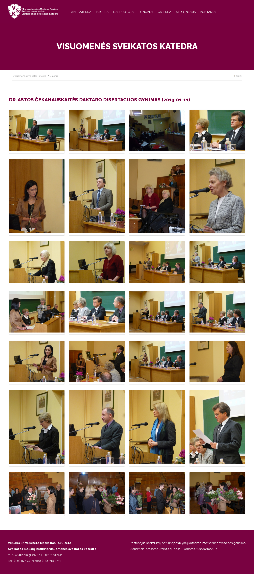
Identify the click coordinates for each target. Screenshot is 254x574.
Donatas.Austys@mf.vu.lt (200, 549)
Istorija (102, 12)
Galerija (164, 12)
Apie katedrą (81, 12)
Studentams (186, 12)
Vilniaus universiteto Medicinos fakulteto (39, 543)
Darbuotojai (123, 12)
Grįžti (239, 76)
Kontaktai (208, 12)
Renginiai (146, 12)
